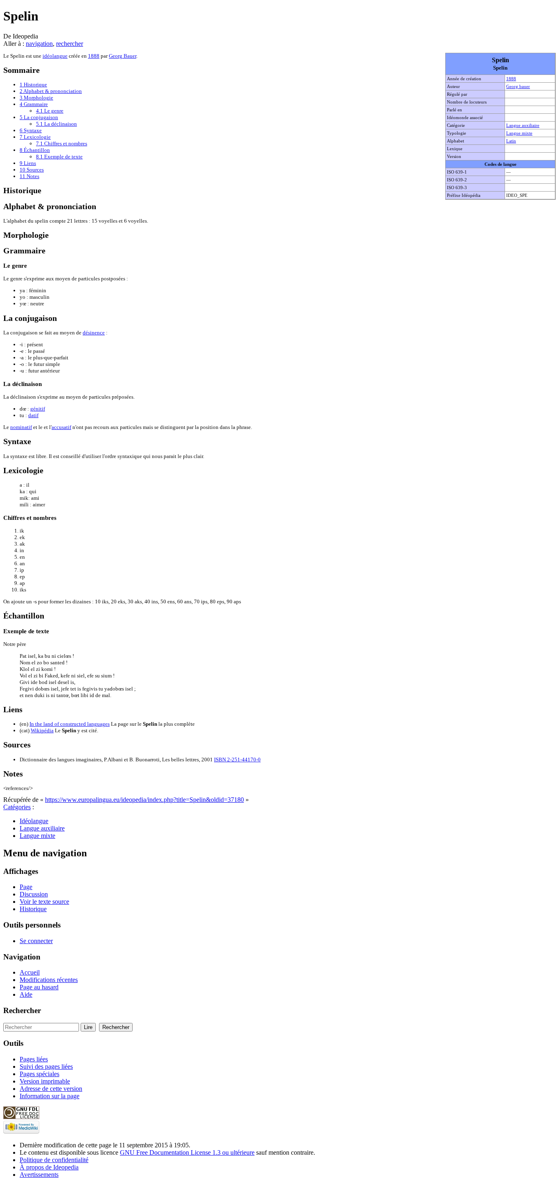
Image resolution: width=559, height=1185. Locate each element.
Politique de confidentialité (54, 1159)
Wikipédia (42, 730)
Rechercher (22, 1010)
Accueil (30, 972)
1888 (511, 78)
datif (33, 415)
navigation (39, 43)
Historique (33, 908)
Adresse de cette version (51, 1088)
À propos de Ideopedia (49, 1167)
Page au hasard (39, 987)
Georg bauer (518, 86)
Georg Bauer (122, 56)
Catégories (17, 807)
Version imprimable (45, 1081)
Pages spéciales (39, 1073)
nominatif (21, 427)
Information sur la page (49, 1095)
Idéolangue (34, 820)
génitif (37, 409)
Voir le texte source (44, 901)
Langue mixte (519, 133)
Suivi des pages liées (46, 1066)
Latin (511, 140)
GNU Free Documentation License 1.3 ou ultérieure (187, 1152)
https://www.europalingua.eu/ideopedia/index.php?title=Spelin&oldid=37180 (144, 799)
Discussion (34, 894)
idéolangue (55, 56)
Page (26, 886)
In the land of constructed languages (69, 724)
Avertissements (39, 1174)
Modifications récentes (49, 979)
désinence (94, 333)
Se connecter (36, 940)
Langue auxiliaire (522, 125)
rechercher (69, 43)
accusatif (61, 427)
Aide (26, 994)
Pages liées (34, 1059)
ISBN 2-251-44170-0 (237, 759)
